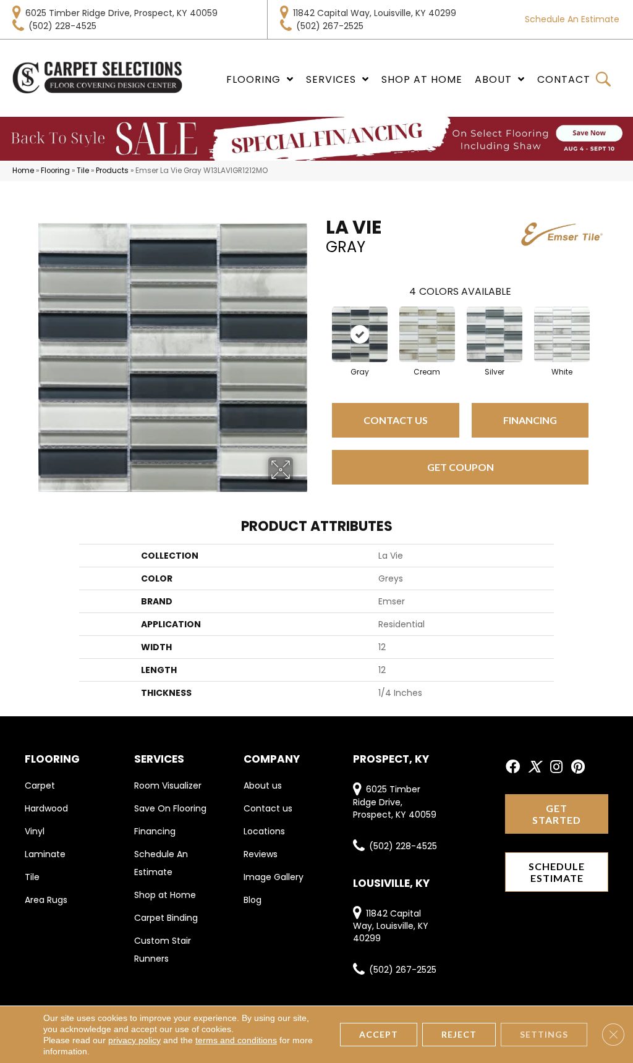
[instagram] (556, 767)
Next (601, 322)
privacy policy (134, 1040)
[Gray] (360, 334)
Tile (83, 171)
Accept (378, 1034)
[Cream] (427, 334)
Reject (459, 1034)
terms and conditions (236, 1040)
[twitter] (534, 767)
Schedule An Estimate (572, 19)
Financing (530, 420)
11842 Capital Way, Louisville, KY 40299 (374, 13)
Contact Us (395, 420)
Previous (319, 322)
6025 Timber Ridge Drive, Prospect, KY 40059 (121, 13)
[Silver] (494, 334)
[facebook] (513, 767)
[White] (562, 334)
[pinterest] (578, 767)
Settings (544, 1034)
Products (112, 171)
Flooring (55, 171)
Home (23, 171)
